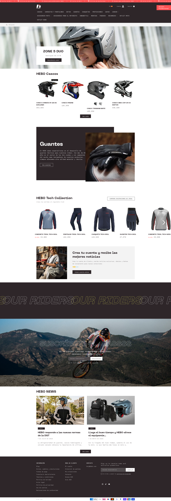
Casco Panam (67, 103)
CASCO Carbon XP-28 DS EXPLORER (46, 104)
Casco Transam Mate (96, 108)
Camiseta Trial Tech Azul (46, 234)
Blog (37, 466)
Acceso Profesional (164, 7)
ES (109, 6)
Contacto (68, 474)
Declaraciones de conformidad (47, 490)
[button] (114, 12)
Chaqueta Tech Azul (100, 234)
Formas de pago (41, 471)
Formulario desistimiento (45, 474)
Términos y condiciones (44, 477)
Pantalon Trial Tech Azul (74, 234)
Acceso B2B (69, 477)
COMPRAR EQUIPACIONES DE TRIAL (121, 198)
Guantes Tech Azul (128, 234)
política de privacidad (91, 362)
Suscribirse (96, 358)
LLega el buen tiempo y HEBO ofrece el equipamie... (109, 434)
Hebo (41, 499)
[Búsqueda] (7, 25)
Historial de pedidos (73, 469)
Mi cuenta (68, 466)
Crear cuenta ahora (82, 272)
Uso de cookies (41, 487)
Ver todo (85, 116)
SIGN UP (130, 469)
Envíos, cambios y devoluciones (47, 469)
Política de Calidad (43, 479)
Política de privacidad (45, 485)
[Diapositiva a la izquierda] (7, 222)
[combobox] (16, 25)
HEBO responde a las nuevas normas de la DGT (59, 434)
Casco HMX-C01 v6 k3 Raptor (121, 104)
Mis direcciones (71, 471)
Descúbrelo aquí (53, 60)
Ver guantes (46, 165)
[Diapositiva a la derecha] (164, 222)
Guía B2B (68, 479)
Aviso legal (40, 482)
